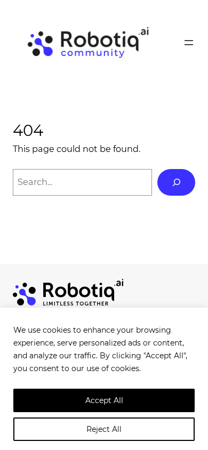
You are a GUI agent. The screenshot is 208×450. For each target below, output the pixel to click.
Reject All (104, 429)
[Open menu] (188, 42)
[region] (104, 379)
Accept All (104, 400)
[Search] (176, 182)
